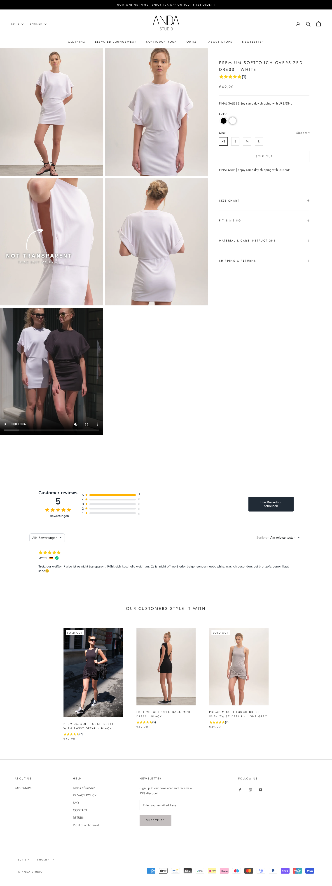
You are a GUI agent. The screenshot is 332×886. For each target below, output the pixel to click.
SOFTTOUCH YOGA (161, 42)
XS (223, 141)
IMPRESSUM (23, 788)
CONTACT (80, 810)
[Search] (308, 23)
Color (223, 114)
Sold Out (264, 156)
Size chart (302, 132)
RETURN (78, 817)
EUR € (15, 24)
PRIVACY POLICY (84, 795)
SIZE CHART (229, 200)
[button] (223, 120)
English (36, 24)
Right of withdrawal (86, 825)
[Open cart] (318, 23)
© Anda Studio (30, 872)
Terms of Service (84, 788)
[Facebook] (239, 789)
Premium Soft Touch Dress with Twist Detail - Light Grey (238, 714)
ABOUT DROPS (220, 42)
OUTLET (193, 42)
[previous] (14, 679)
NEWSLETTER (253, 42)
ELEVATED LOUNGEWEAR (116, 42)
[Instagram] (250, 789)
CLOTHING (76, 42)
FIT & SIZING (230, 221)
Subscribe (155, 820)
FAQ (76, 802)
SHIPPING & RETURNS (237, 261)
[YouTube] (260, 789)
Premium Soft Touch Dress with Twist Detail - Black (88, 726)
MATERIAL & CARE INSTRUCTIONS (247, 241)
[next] (318, 679)
